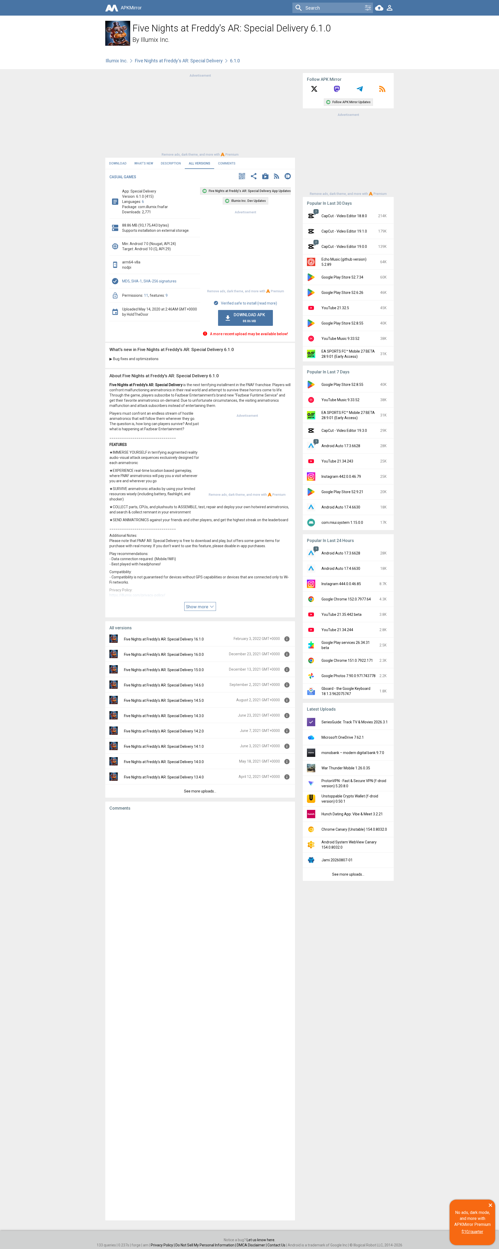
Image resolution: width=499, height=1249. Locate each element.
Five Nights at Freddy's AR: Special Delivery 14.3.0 (164, 716)
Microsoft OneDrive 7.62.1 (342, 737)
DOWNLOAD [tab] (118, 163)
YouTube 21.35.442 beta (341, 614)
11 (146, 295)
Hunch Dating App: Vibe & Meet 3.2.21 (352, 814)
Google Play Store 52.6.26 (342, 292)
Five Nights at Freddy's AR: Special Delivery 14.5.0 (164, 700)
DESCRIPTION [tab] (171, 163)
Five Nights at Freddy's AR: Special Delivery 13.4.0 (164, 777)
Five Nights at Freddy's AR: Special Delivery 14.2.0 (164, 731)
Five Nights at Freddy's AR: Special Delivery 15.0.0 (164, 670)
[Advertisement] (200, 114)
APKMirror (131, 7)
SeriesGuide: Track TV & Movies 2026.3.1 (354, 722)
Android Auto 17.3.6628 (340, 446)
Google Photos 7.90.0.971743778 (348, 676)
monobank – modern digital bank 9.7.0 (352, 753)
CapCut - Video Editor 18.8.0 (344, 216)
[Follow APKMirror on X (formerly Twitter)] (314, 91)
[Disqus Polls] (200, 881)
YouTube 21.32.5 (335, 308)
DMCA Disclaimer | (252, 1245)
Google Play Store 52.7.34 (342, 277)
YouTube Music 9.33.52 (340, 338)
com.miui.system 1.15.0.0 (342, 522)
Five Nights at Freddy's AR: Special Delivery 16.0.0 (164, 654)
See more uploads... (200, 791)
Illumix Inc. (155, 39)
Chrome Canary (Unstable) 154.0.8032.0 (354, 829)
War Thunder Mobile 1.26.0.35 (345, 768)
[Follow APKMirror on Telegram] (360, 91)
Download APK (249, 317)
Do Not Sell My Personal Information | (206, 1245)
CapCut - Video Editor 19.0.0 (344, 246)
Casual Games (122, 177)
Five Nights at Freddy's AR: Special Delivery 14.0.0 (164, 762)
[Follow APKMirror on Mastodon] (337, 91)
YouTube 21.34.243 (337, 461)
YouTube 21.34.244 (337, 630)
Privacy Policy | (163, 1245)
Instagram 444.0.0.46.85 (341, 584)
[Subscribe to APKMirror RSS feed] (382, 91)
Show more (197, 606)
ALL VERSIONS (199, 163)
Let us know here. (261, 1240)
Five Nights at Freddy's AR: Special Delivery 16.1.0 (164, 639)
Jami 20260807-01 (337, 860)
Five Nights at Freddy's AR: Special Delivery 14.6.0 (164, 685)
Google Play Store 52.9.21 (342, 492)
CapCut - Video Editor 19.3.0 (344, 430)
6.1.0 (235, 60)
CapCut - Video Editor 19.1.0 (344, 231)
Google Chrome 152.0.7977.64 (346, 599)
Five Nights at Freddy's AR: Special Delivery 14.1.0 (164, 746)
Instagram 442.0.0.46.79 (341, 476)
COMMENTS (226, 163)
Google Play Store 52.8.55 (342, 323)
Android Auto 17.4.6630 (340, 507)
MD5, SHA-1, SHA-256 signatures (149, 281)
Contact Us (276, 1245)
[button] (242, 177)
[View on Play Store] (265, 177)
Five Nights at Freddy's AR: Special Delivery (179, 60)
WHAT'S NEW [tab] (143, 163)
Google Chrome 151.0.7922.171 (347, 660)
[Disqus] (200, 1016)
